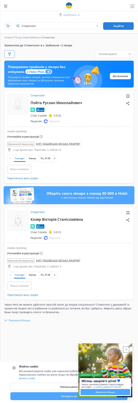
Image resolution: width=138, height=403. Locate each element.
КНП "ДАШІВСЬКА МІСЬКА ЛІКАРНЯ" (58, 144)
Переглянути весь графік (22, 178)
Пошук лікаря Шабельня (28, 37)
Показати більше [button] (19, 320)
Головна (8, 37)
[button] (128, 103)
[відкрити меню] (132, 6)
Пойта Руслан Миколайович (56, 102)
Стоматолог (38, 95)
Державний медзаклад (20, 144)
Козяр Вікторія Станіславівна (57, 219)
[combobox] (57, 25)
